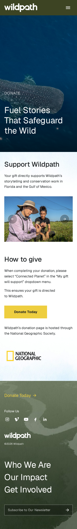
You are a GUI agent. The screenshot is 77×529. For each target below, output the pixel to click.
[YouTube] (26, 419)
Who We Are (27, 464)
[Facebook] (35, 419)
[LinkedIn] (45, 419)
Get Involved (28, 489)
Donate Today (25, 312)
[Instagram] (7, 419)
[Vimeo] (17, 419)
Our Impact (25, 477)
